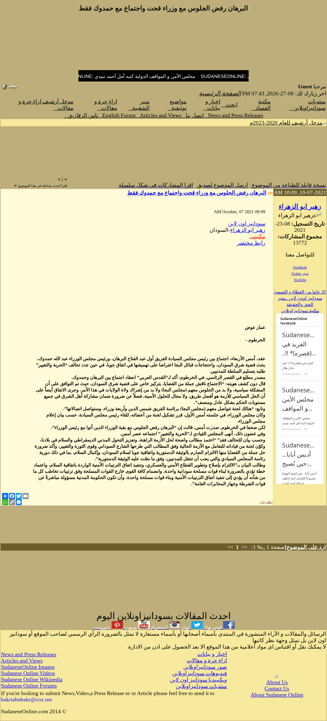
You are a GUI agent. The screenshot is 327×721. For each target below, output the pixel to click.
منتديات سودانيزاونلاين (201, 686)
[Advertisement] (163, 43)
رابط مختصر (251, 243)
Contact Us (277, 688)
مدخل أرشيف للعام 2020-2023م (286, 123)
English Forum (117, 115)
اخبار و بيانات (212, 654)
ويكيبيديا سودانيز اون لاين (198, 680)
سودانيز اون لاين (246, 223)
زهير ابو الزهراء (300, 206)
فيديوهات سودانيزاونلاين (199, 673)
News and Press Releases (233, 115)
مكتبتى (257, 236)
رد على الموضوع (305, 547)
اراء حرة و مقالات (207, 660)
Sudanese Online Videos (28, 673)
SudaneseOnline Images (27, 667)
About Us (277, 682)
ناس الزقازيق (81, 115)
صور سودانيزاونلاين (205, 667)
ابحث (229, 105)
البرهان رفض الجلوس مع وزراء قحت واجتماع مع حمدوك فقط (196, 193)
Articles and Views (158, 115)
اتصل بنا (193, 115)
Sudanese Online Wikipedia (31, 679)
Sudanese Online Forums (29, 686)
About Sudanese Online (277, 695)
